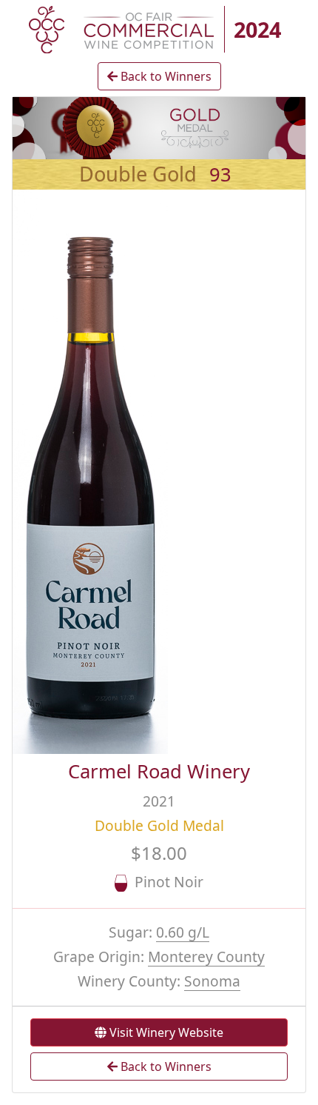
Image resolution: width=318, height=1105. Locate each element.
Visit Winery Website (164, 1032)
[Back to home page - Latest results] (121, 28)
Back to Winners (165, 76)
